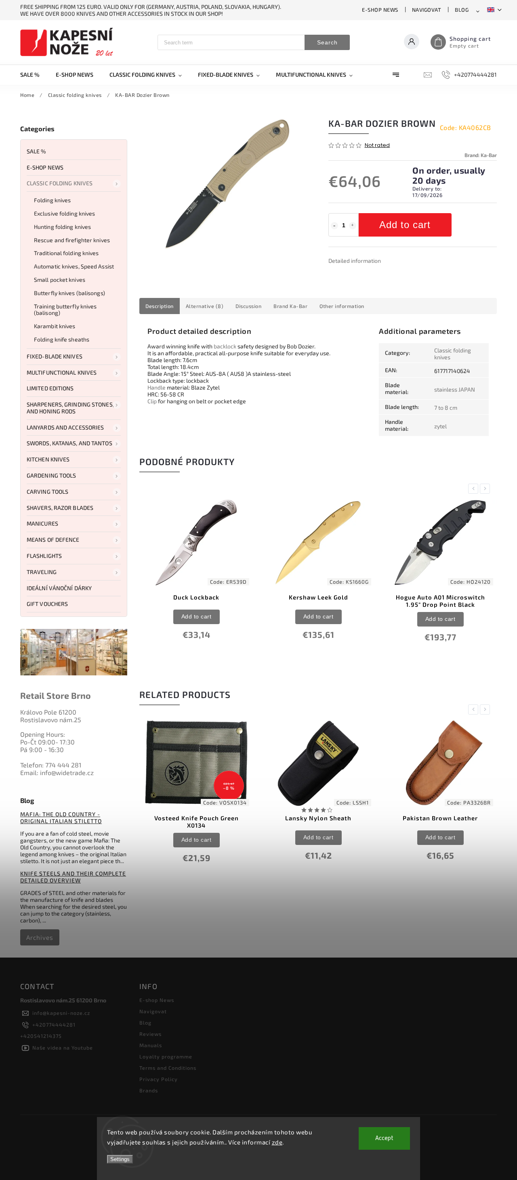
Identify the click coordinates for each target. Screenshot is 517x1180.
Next (486, 489)
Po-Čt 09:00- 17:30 (47, 742)
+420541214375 (41, 1036)
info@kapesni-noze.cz (61, 1013)
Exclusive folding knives (64, 213)
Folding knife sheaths (61, 339)
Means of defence (53, 539)
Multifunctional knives (62, 372)
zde (277, 1142)
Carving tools (47, 491)
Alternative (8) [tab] (205, 306)
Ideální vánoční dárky (59, 588)
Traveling (42, 571)
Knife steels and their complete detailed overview (73, 877)
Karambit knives (55, 326)
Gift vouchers (47, 603)
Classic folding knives (59, 183)
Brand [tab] (290, 306)
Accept (384, 1138)
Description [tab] (159, 306)
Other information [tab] (341, 306)
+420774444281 (54, 1024)
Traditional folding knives (66, 252)
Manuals (150, 1045)
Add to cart (405, 224)
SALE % (36, 151)
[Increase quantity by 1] (352, 225)
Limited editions (50, 388)
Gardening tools (51, 475)
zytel (440, 426)
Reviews (150, 1034)
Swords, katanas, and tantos (69, 443)
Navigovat (426, 9)
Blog (462, 9)
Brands (148, 1090)
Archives (39, 937)
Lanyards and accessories (65, 427)
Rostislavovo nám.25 (50, 719)
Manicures (42, 523)
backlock (225, 346)
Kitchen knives (48, 459)
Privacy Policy (158, 1079)
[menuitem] (34, 75)
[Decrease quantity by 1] (334, 225)
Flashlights (44, 555)
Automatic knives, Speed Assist (74, 266)
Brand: (480, 155)
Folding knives (52, 200)
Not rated (377, 145)
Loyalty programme (165, 1056)
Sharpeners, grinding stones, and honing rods (70, 408)
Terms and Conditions (167, 1068)
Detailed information (354, 260)
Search (327, 42)
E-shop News (380, 9)
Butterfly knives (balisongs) (69, 292)
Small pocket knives (59, 279)
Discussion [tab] (248, 306)
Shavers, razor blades (60, 507)
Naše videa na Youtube (62, 1047)
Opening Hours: (42, 734)
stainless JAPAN (454, 389)
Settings (120, 1159)
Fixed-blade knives (54, 356)
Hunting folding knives (62, 226)
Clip (152, 401)
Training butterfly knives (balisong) (65, 309)
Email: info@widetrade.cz (57, 772)
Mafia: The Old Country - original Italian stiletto (61, 817)
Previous (474, 489)
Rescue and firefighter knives (72, 240)
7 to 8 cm (445, 407)
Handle (156, 387)
